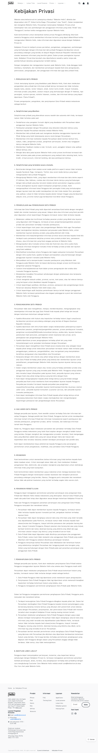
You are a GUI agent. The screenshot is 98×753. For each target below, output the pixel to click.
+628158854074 (15, 719)
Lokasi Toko (31, 3)
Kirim (86, 705)
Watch (32, 703)
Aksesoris (33, 711)
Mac (31, 706)
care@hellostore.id (20, 715)
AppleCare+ (59, 697)
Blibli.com (18, 707)
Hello (21, 750)
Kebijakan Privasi (57, 750)
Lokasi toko (59, 703)
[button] (79, 3)
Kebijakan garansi (61, 706)
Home (10, 688)
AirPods (32, 708)
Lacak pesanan (60, 700)
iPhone (32, 697)
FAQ (44, 697)
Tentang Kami (47, 700)
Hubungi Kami (60, 708)
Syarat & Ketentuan (43, 750)
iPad (31, 700)
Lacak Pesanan (42, 3)
